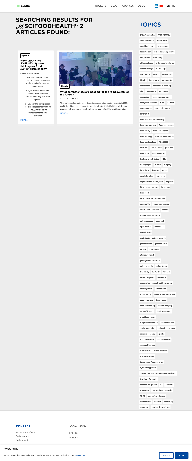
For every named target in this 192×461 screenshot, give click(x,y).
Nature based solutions (150, 215)
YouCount (144, 407)
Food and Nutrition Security (152, 119)
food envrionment (148, 125)
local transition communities (152, 198)
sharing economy (164, 311)
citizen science (146, 63)
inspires (155, 170)
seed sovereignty (165, 305)
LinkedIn (73, 433)
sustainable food (147, 356)
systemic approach (148, 367)
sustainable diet (164, 339)
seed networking (147, 305)
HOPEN (157, 164)
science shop (145, 294)
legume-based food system (151, 181)
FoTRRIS (143, 147)
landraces (161, 176)
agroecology (163, 46)
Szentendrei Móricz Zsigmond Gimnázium (158, 373)
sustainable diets (147, 345)
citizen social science (165, 63)
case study (157, 57)
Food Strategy (146, 136)
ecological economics (162, 97)
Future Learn (156, 147)
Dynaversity (151, 91)
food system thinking (164, 136)
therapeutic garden (148, 384)
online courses (146, 221)
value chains (145, 401)
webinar (157, 401)
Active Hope (162, 40)
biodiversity (145, 51)
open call (160, 221)
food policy (145, 130)
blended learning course (164, 51)
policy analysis (146, 266)
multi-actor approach (149, 209)
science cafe (160, 288)
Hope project (145, 164)
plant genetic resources (150, 260)
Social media (78, 426)
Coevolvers (154, 80)
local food (144, 193)
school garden (146, 288)
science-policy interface (164, 294)
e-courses (163, 91)
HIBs (164, 159)
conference (145, 85)
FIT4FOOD (144, 114)
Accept (181, 455)
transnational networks (162, 390)
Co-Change (161, 68)
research (166, 271)
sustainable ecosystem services (153, 350)
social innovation (147, 328)
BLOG (114, 6)
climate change (146, 68)
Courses (128, 6)
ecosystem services (148, 102)
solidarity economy (166, 328)
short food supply (147, 317)
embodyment (146, 108)
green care (144, 153)
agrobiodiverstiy (147, 46)
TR (161, 384)
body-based (145, 57)
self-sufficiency (146, 311)
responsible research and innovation (156, 283)
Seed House (161, 300)
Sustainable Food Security (151, 362)
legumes (169, 181)
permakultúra (161, 243)
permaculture (146, 243)
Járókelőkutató (147, 176)
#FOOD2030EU (164, 35)
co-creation (145, 74)
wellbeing (168, 401)
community (167, 80)
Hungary (167, 164)
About (142, 6)
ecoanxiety (145, 97)
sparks (161, 334)
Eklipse (170, 102)
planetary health (147, 255)
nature (165, 209)
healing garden (158, 153)
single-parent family (149, 322)
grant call (169, 147)
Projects (100, 6)
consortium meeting (162, 85)
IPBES (164, 170)
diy (141, 91)
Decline (166, 455)
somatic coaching (147, 334)
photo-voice (154, 249)
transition (144, 390)
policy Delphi (161, 266)
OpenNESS (159, 226)
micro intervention (161, 204)
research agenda (147, 277)
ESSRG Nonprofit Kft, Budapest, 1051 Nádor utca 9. (26, 436)
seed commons (146, 300)
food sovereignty (160, 130)
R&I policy (144, 271)
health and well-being (149, 159)
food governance (166, 125)
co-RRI (156, 74)
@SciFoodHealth (147, 35)
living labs (165, 187)
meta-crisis (145, 204)
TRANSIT (169, 384)
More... (24, 120)
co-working (167, 74)
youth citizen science (161, 407)
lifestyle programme (149, 187)
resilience (161, 277)
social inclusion (167, 322)
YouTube (73, 437)
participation (146, 232)
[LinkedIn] (156, 6)
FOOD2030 (163, 142)
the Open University (148, 379)
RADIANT (156, 271)
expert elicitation (162, 108)
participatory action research (153, 238)
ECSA (162, 102)
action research (147, 40)
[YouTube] (161, 6)
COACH (143, 80)
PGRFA (143, 249)
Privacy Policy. (81, 455)
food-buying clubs (148, 142)
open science (145, 226)
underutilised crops (156, 396)
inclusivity (144, 170)
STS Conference (147, 339)
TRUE (142, 396)
